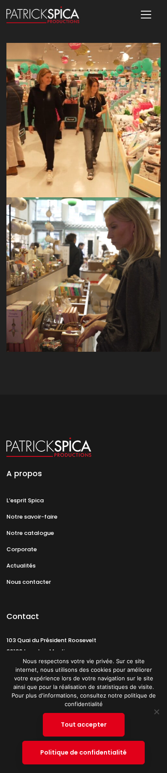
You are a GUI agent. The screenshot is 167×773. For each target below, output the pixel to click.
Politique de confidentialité (83, 752)
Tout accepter (84, 724)
